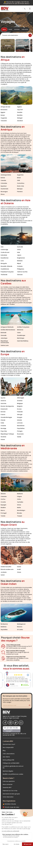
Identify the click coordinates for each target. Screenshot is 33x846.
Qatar (3, 575)
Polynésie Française (7, 272)
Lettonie (20, 423)
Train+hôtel (25, 29)
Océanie (20, 266)
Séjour (4, 29)
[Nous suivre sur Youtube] (21, 722)
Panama (20, 191)
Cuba (19, 332)
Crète (19, 499)
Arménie (19, 401)
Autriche (3, 403)
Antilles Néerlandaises (8, 330)
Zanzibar (20, 121)
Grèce (19, 505)
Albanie (3, 494)
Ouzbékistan (5, 269)
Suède (19, 437)
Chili (18, 180)
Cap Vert (20, 110)
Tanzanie (4, 121)
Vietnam (20, 274)
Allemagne (20, 398)
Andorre (3, 401)
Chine (19, 249)
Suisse (3, 439)
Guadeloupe (21, 335)
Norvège (3, 428)
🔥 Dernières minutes (9, 804)
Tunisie (3, 516)
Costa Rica (20, 183)
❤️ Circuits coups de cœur (11, 807)
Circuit (10, 29)
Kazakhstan (4, 258)
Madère (3, 507)
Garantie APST (7, 787)
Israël (19, 569)
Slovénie (3, 437)
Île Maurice (4, 624)
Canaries (4, 496)
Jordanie (4, 572)
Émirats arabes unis (7, 569)
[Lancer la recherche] (30, 35)
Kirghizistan (21, 258)
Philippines (20, 269)
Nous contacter (7, 784)
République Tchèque (7, 434)
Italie (2, 423)
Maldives (4, 627)
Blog (4, 750)
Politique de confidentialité (11, 763)
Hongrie (19, 417)
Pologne (19, 431)
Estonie (3, 412)
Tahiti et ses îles (22, 272)
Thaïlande (4, 274)
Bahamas (20, 330)
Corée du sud (5, 252)
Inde (18, 252)
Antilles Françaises (23, 327)
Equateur (4, 186)
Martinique (20, 338)
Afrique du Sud (5, 107)
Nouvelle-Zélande (6, 266)
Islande (19, 420)
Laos (2, 261)
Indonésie (4, 255)
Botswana (4, 110)
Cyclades (20, 502)
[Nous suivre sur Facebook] (5, 722)
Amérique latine (6, 175)
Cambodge (4, 249)
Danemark (4, 409)
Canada (3, 180)
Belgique (20, 403)
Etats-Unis (20, 186)
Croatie (3, 502)
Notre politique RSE (8, 760)
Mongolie (4, 263)
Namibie (19, 115)
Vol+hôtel (16, 29)
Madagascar (21, 624)
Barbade (3, 332)
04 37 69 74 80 (11, 728)
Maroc (3, 510)
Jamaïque (4, 338)
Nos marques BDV (8, 747)
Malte (19, 507)
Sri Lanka (20, 629)
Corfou (3, 499)
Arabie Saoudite (6, 567)
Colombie (4, 183)
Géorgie (19, 414)
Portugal (3, 513)
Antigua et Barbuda (7, 327)
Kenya (3, 115)
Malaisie (20, 261)
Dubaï (19, 567)
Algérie (19, 107)
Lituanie (3, 425)
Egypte (3, 112)
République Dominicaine (5, 342)
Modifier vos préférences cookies (13, 774)
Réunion (19, 627)
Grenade (3, 335)
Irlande (3, 420)
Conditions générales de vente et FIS (13, 767)
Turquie (19, 516)
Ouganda (4, 118)
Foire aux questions (9, 781)
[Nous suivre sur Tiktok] (15, 722)
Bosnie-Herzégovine (7, 406)
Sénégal (19, 118)
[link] (25, 9)
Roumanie (20, 434)
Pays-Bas (4, 431)
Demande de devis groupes (11, 794)
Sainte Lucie (5, 345)
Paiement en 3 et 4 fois (10, 791)
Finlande (20, 412)
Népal (19, 263)
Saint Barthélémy (22, 341)
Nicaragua (4, 191)
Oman (19, 572)
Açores (3, 398)
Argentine (20, 175)
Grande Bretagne (6, 417)
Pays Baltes (21, 428)
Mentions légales (8, 771)
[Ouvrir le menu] (30, 9)
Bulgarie (19, 406)
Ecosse (19, 409)
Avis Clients (6, 757)
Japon (19, 255)
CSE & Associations (8, 754)
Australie (20, 247)
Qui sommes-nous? (9, 744)
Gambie (19, 112)
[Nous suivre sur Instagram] (10, 722)
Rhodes (19, 513)
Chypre (19, 496)
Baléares (20, 494)
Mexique (20, 189)
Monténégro (21, 510)
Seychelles (4, 629)
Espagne (3, 505)
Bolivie (3, 178)
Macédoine (20, 425)
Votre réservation (8, 797)
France (3, 414)
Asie (2, 247)
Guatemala (4, 189)
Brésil (19, 178)
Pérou (2, 194)
